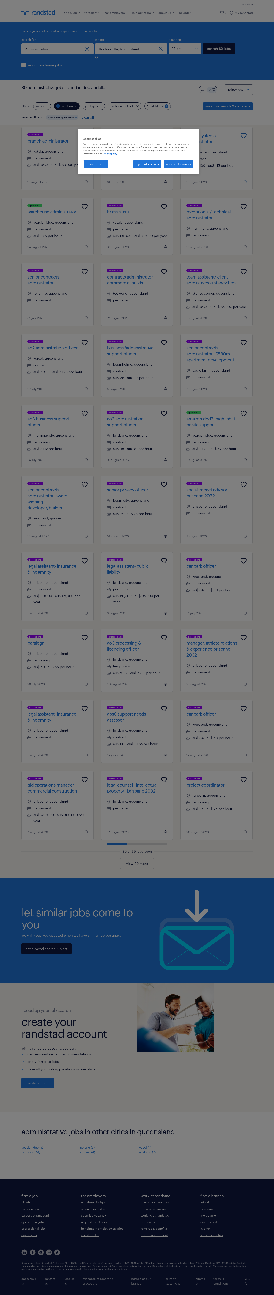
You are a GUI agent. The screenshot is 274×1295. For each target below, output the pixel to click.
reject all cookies (147, 164)
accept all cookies (178, 164)
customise (96, 164)
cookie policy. (111, 153)
